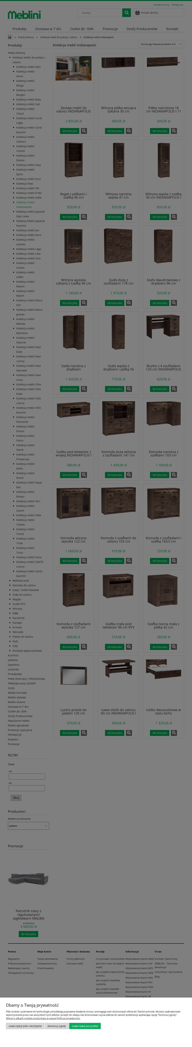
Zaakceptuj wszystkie (85, 1026)
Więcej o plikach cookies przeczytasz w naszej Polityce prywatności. (43, 1018)
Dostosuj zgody (56, 1026)
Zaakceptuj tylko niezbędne (25, 1026)
